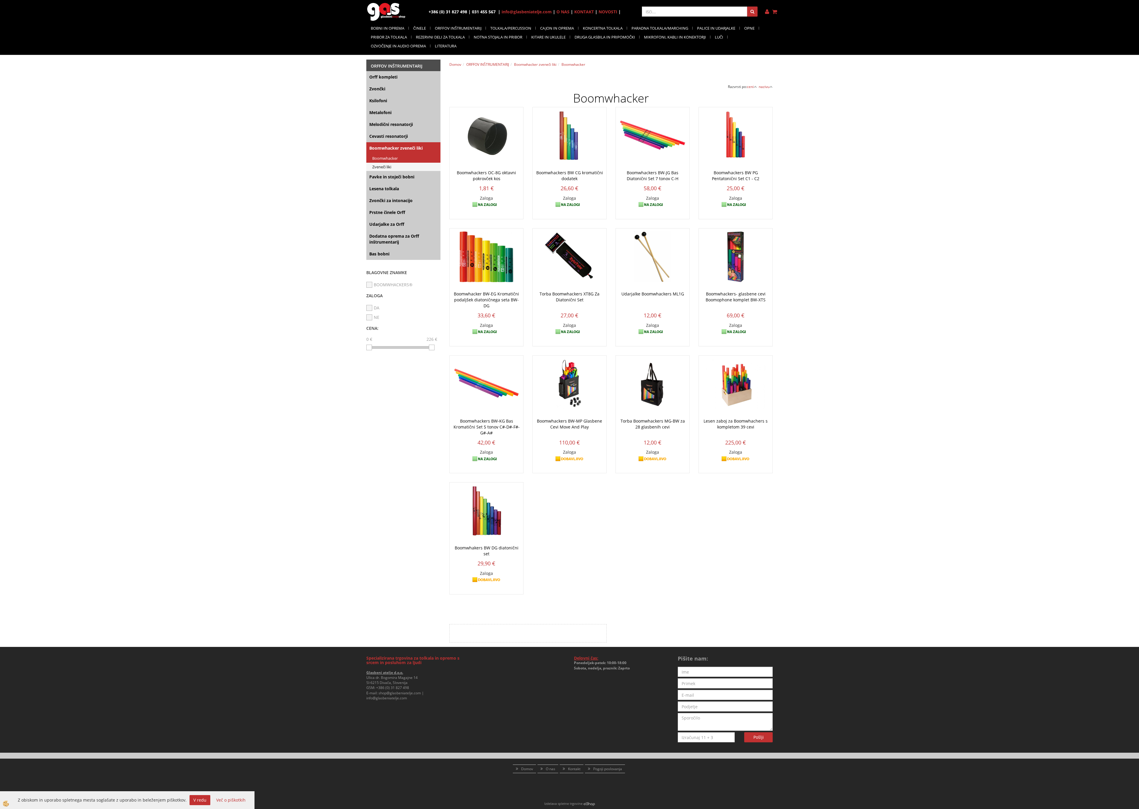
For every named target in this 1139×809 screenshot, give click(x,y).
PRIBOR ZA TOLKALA (389, 37)
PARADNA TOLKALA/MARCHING (659, 28)
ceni (750, 86)
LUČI (719, 37)
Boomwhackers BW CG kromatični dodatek (569, 175)
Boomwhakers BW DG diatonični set (486, 551)
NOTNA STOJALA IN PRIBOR (498, 37)
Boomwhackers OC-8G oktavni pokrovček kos (486, 175)
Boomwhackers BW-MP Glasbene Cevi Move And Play (569, 424)
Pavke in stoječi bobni (391, 177)
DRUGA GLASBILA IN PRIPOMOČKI (605, 37)
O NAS (563, 12)
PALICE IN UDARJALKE (716, 28)
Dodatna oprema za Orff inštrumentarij (394, 239)
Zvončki (377, 89)
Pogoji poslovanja (607, 768)
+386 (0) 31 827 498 (392, 687)
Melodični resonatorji (391, 124)
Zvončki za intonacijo (391, 200)
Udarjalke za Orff (386, 224)
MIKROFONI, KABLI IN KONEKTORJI (675, 37)
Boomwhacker (385, 158)
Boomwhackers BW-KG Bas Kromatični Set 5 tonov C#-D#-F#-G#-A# (487, 427)
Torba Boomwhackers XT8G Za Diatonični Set (569, 297)
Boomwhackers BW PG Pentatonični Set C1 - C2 (735, 175)
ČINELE (419, 28)
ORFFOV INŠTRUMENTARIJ (458, 28)
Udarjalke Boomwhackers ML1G (652, 294)
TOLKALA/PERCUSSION (510, 28)
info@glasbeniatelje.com (527, 12)
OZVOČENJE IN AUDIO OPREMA (398, 46)
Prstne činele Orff (387, 212)
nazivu (764, 86)
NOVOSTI (608, 12)
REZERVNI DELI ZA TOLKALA (440, 37)
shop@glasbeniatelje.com (399, 693)
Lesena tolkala (384, 188)
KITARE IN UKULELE (548, 37)
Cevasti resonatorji (388, 136)
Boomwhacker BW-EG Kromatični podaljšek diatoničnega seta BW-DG (486, 299)
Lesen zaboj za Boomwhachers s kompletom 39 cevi (736, 424)
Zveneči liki (381, 167)
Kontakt (574, 768)
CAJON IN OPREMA (557, 28)
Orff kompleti (383, 77)
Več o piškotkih (231, 800)
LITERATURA (445, 46)
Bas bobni (379, 254)
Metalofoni (380, 112)
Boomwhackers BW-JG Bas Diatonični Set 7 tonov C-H (652, 175)
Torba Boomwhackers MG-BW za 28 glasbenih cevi (653, 424)
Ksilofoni (378, 100)
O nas (550, 768)
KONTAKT (584, 12)
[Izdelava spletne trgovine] (589, 803)
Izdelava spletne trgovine (563, 803)
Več (486, 146)
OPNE (749, 28)
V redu (199, 800)
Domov (455, 64)
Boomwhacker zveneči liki (396, 148)
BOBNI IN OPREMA (387, 28)
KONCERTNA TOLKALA (603, 28)
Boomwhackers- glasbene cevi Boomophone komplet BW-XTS (736, 297)
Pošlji (758, 737)
